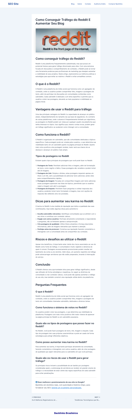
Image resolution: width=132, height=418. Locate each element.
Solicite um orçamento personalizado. (67, 388)
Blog (72, 4)
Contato (88, 4)
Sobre (79, 4)
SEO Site (13, 3)
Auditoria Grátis (100, 4)
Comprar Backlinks (115, 4)
